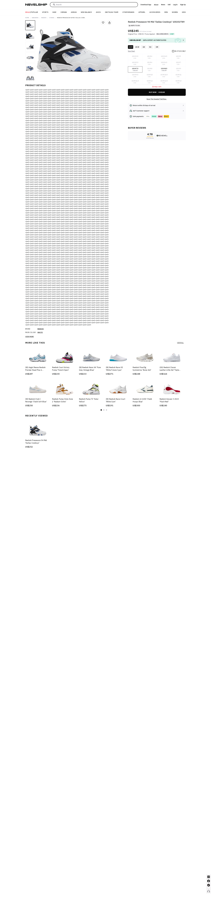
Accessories (154, 12)
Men (166, 12)
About (156, 5)
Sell (169, 5)
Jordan (63, 12)
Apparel (141, 12)
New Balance (86, 12)
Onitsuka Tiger (111, 12)
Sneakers (35, 17)
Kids (184, 12)
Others (51, 17)
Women (175, 12)
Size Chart (131, 51)
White (40, 332)
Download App (146, 5)
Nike (54, 12)
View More (29, 337)
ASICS (98, 12)
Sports (45, 12)
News (163, 5)
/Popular (31, 12)
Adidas (74, 12)
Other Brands (128, 12)
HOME (27, 17)
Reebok (43, 17)
